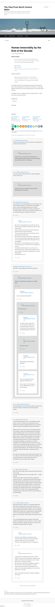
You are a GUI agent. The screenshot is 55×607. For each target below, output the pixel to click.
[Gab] (13, 126)
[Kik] (13, 129)
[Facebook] (28, 126)
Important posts (12, 36)
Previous (6, 40)
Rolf (14, 202)
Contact (26, 36)
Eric (39, 93)
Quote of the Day (28, 131)
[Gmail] (36, 126)
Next (49, 40)
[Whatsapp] (18, 126)
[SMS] (33, 126)
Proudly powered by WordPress (27, 600)
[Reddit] (20, 126)
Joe (23, 53)
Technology (33, 131)
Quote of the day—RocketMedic (37, 117)
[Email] (26, 126)
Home (6, 36)
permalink (15, 132)
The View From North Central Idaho (18, 8)
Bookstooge (15, 266)
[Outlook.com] (39, 126)
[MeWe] (15, 126)
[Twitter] (31, 126)
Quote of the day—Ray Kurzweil (15, 117)
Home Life (22, 131)
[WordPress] (41, 126)
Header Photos (20, 36)
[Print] (23, 126)
